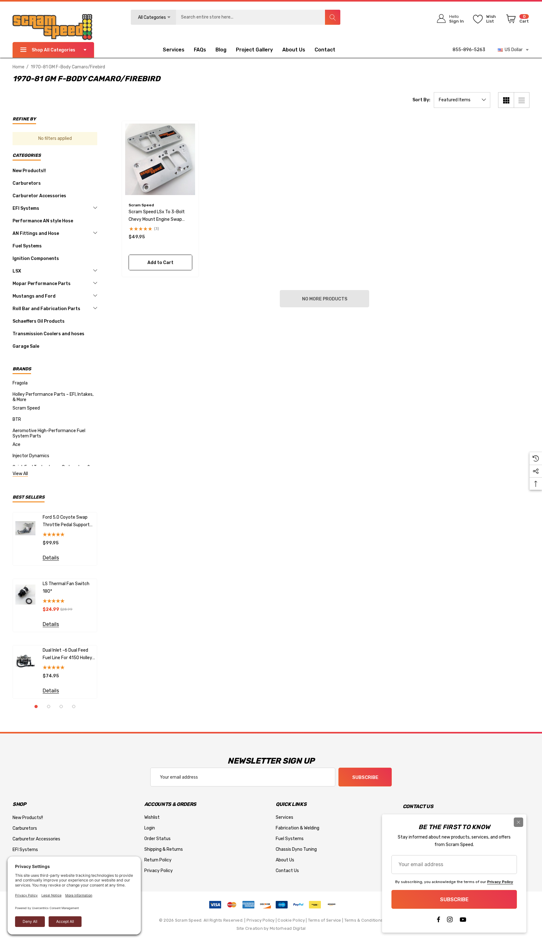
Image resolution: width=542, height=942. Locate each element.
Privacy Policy (261, 920)
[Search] (332, 17)
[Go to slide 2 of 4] (48, 706)
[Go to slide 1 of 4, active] (36, 706)
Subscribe (365, 777)
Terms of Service (324, 920)
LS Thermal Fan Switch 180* (66, 587)
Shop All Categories (53, 50)
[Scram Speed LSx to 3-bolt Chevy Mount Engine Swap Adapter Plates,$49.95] (160, 159)
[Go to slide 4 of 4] (73, 706)
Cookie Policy (291, 920)
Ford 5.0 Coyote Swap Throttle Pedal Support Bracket (66, 522)
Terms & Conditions (363, 920)
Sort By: (421, 100)
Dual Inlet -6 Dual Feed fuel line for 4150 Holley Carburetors (67, 655)
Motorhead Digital (288, 928)
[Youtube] (463, 921)
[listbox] (462, 100)
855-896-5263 (469, 49)
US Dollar (513, 49)
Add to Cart (160, 262)
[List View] (521, 100)
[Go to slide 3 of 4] (61, 706)
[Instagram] (450, 921)
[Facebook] (438, 921)
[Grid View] (506, 100)
